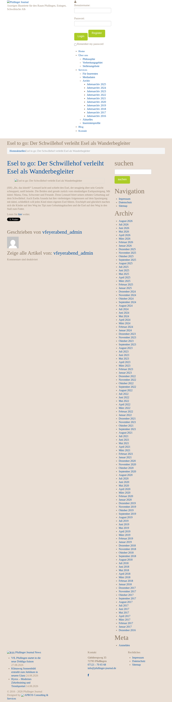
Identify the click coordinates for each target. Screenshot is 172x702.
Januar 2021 (125, 457)
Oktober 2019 (126, 510)
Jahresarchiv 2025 (96, 84)
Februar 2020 (126, 496)
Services (82, 70)
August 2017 (126, 602)
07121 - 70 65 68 (97, 664)
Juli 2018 (123, 563)
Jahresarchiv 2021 (96, 98)
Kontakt (82, 131)
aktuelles (20, 151)
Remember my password (89, 43)
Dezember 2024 (127, 291)
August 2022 (126, 390)
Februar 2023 (126, 369)
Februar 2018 (126, 580)
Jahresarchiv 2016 (96, 116)
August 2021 (126, 432)
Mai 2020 (124, 485)
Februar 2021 (126, 453)
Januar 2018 (125, 584)
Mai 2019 (124, 527)
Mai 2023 (124, 358)
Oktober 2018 (126, 552)
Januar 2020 (125, 499)
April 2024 (124, 319)
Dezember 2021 (127, 418)
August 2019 (126, 517)
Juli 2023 (123, 351)
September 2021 (127, 429)
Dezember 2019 (127, 503)
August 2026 (126, 221)
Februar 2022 (126, 411)
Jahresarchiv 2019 (96, 105)
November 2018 (127, 549)
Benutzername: (82, 5)
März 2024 (124, 323)
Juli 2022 (123, 393)
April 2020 (124, 489)
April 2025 (124, 277)
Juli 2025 (123, 266)
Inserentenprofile (91, 123)
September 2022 (127, 386)
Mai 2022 (124, 400)
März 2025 (124, 281)
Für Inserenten (90, 73)
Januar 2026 (125, 245)
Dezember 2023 (127, 333)
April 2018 (124, 573)
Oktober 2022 (126, 383)
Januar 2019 (125, 542)
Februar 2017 (126, 623)
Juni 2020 (124, 482)
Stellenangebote (91, 66)
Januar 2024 (125, 330)
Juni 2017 (124, 609)
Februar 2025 (126, 284)
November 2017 (127, 591)
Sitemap (123, 205)
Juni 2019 (124, 524)
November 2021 (127, 422)
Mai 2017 (124, 612)
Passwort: (79, 18)
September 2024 (127, 302)
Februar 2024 (126, 326)
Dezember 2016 (127, 630)
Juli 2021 (123, 436)
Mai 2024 (124, 316)
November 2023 (127, 337)
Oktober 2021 (126, 425)
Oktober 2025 (126, 256)
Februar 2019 (126, 538)
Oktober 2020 (126, 467)
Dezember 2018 (127, 545)
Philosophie (89, 59)
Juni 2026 (124, 228)
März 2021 (124, 450)
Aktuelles (88, 119)
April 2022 (124, 404)
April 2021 (124, 446)
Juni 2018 (124, 566)
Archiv (86, 80)
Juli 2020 (123, 478)
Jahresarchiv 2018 (96, 109)
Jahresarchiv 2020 (96, 101)
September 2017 (127, 598)
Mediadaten (89, 77)
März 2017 (124, 619)
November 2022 (127, 379)
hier (20, 214)
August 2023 (126, 348)
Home (81, 51)
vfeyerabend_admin (62, 232)
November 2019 (127, 506)
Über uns (83, 55)
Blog (80, 126)
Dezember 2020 (127, 460)
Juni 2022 (124, 397)
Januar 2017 (125, 626)
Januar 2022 (125, 415)
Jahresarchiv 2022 (96, 94)
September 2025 (127, 259)
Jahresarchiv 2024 (96, 87)
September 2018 (127, 556)
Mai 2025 (124, 273)
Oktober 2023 (126, 340)
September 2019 (127, 513)
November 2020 (127, 464)
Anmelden (124, 645)
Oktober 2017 (126, 594)
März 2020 (124, 492)
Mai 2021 (124, 443)
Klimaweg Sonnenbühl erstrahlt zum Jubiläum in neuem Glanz (24, 672)
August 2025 (126, 263)
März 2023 (124, 365)
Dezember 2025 (127, 249)
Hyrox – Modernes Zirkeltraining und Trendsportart (21, 683)
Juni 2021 (124, 439)
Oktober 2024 (126, 298)
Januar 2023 (125, 372)
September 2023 (127, 344)
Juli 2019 (123, 520)
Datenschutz (125, 202)
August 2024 (126, 305)
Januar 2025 (125, 288)
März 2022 (124, 408)
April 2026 (124, 235)
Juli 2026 (123, 224)
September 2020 (127, 471)
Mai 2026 (124, 231)
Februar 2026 (126, 242)
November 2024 (127, 295)
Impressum (124, 198)
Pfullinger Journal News (28, 652)
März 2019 (124, 535)
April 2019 (124, 531)
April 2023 (124, 362)
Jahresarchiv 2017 (96, 112)
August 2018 (126, 559)
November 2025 (127, 252)
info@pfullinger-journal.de (102, 668)
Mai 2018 (124, 570)
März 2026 (124, 238)
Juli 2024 (123, 309)
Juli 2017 (123, 605)
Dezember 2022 (127, 376)
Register (97, 33)
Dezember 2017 (127, 587)
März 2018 (124, 577)
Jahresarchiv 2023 (96, 91)
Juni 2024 (124, 312)
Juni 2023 (124, 355)
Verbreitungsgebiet (92, 62)
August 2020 (126, 475)
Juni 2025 (124, 270)
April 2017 (124, 616)
